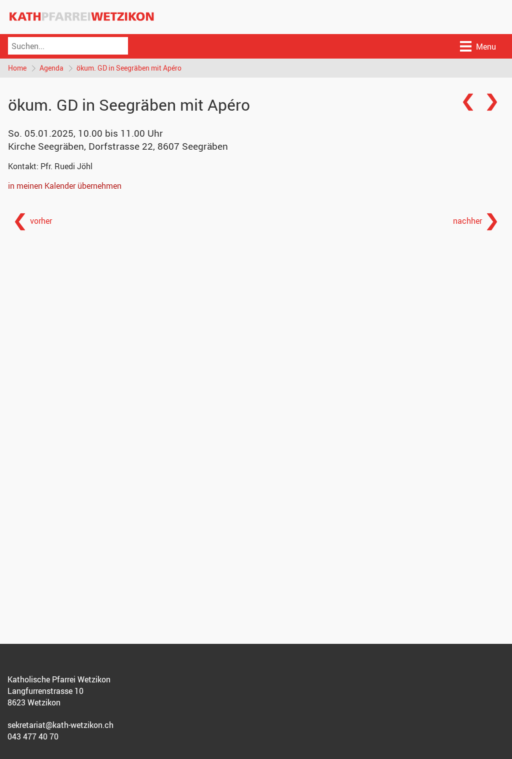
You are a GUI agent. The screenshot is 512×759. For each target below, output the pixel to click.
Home (17, 68)
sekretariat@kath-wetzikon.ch (61, 724)
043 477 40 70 (33, 736)
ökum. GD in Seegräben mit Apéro (129, 68)
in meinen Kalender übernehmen (65, 185)
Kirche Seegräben (118, 146)
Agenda (52, 68)
